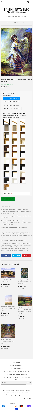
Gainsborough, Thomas (7, 84)
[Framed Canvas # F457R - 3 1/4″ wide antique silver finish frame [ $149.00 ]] (22, 161)
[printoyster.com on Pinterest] (30, 398)
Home (2, 23)
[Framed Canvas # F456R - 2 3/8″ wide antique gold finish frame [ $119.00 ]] (14, 135)
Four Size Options (6, 95)
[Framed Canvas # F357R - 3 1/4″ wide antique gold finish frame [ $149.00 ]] (14, 161)
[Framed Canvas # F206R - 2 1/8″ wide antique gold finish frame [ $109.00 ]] (14, 148)
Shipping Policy (7, 394)
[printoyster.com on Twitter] (25, 398)
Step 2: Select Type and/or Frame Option (15, 115)
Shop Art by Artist (10, 390)
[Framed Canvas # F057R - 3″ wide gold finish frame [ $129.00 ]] (14, 141)
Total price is (9, 193)
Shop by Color (14, 395)
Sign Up (29, 382)
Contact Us (17, 392)
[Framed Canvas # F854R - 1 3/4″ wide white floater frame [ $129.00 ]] (14, 180)
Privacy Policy (24, 394)
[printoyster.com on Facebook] (27, 398)
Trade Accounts (16, 394)
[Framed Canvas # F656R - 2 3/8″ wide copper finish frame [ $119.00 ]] (22, 135)
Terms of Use (25, 392)
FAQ (13, 392)
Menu (4, 2)
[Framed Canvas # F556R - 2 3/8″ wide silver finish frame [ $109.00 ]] (14, 167)
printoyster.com (16, 403)
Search (3, 390)
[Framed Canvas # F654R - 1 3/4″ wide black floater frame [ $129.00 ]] (6, 180)
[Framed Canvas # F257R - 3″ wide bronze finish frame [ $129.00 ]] (6, 141)
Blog (20, 395)
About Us (28, 390)
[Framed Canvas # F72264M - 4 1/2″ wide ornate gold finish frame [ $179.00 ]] (6, 187)
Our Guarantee (7, 392)
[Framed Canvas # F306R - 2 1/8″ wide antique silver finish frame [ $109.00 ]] (22, 148)
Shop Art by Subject (20, 390)
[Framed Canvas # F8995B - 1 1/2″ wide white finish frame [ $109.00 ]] (6, 161)
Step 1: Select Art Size (9, 94)
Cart (30, 2)
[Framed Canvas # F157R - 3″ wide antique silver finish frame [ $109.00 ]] (22, 141)
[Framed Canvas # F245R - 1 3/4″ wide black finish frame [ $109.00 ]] (22, 154)
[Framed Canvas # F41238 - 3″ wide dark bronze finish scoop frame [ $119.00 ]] (22, 180)
